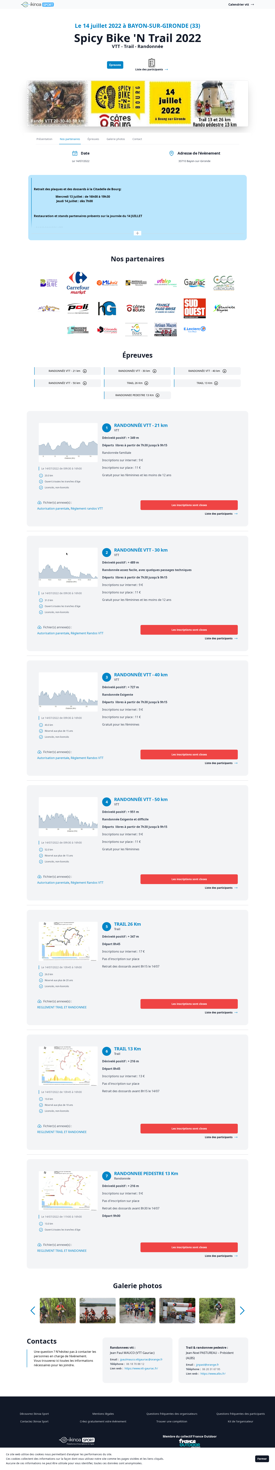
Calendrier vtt (238, 4)
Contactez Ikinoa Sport (34, 1421)
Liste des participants (219, 513)
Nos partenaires (70, 139)
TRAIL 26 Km (135, 383)
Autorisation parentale (53, 508)
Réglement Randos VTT (87, 883)
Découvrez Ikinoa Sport (34, 1413)
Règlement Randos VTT (87, 633)
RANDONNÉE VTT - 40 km (204, 371)
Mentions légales (103, 1413)
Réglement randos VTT (87, 508)
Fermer (262, 1458)
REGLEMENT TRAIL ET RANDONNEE (62, 1007)
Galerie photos (116, 139)
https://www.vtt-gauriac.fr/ (141, 1368)
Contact (137, 139)
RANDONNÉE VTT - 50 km (65, 383)
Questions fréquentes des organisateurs (171, 1413)
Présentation (44, 139)
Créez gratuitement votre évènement (103, 1421)
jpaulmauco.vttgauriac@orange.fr (141, 1359)
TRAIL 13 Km (204, 383)
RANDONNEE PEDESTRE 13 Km (134, 395)
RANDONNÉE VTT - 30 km (134, 371)
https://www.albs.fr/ (213, 1373)
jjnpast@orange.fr (207, 1364)
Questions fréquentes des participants (240, 1413)
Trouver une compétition (171, 1421)
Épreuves (115, 65)
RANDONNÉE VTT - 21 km (65, 371)
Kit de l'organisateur (240, 1421)
